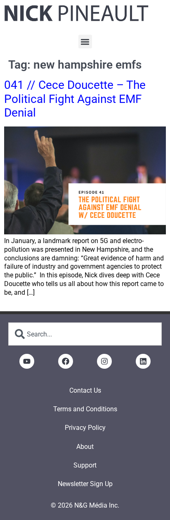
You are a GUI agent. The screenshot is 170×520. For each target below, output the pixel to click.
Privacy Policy (85, 428)
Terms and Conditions (85, 409)
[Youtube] (26, 361)
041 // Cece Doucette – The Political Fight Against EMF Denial (75, 98)
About (85, 447)
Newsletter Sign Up (85, 484)
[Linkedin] (143, 361)
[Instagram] (104, 361)
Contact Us (85, 390)
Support (85, 465)
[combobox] (85, 334)
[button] (85, 41)
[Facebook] (65, 361)
